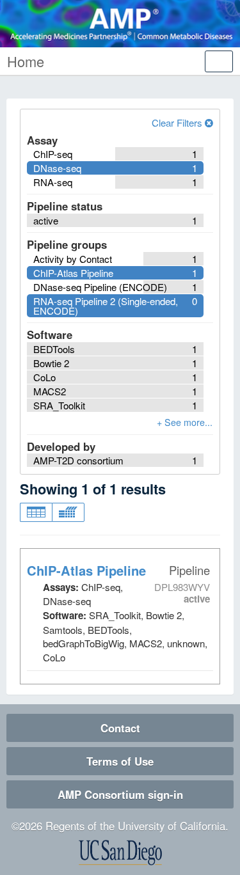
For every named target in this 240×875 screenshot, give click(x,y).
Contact (120, 728)
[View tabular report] (36, 512)
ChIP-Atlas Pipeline (86, 570)
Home (25, 61)
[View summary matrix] (68, 512)
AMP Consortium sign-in (120, 794)
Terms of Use (120, 761)
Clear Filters (178, 122)
